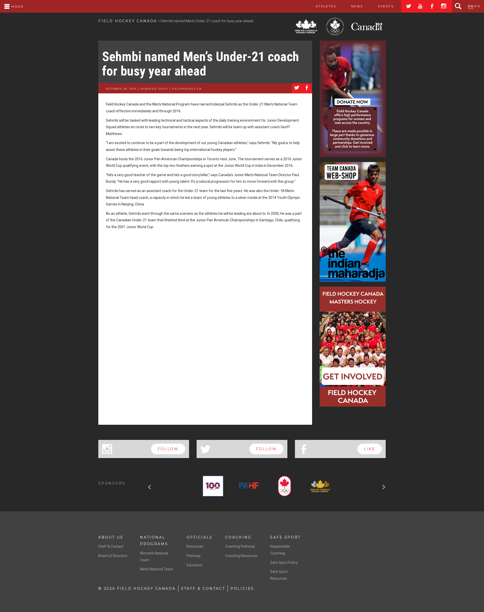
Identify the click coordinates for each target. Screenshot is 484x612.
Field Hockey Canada (127, 21)
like (369, 449)
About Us (110, 537)
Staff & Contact (110, 546)
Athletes (326, 6)
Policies (242, 588)
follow (168, 449)
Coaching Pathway (240, 546)
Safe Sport (285, 537)
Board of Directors (112, 556)
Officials (200, 537)
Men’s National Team (156, 569)
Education (194, 565)
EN (471, 6)
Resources (195, 546)
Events (386, 6)
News (357, 6)
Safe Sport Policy (284, 563)
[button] (150, 487)
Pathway (194, 556)
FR (477, 6)
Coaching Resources (241, 556)
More (17, 6)
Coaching (238, 537)
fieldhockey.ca (187, 88)
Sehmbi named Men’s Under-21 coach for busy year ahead (200, 64)
